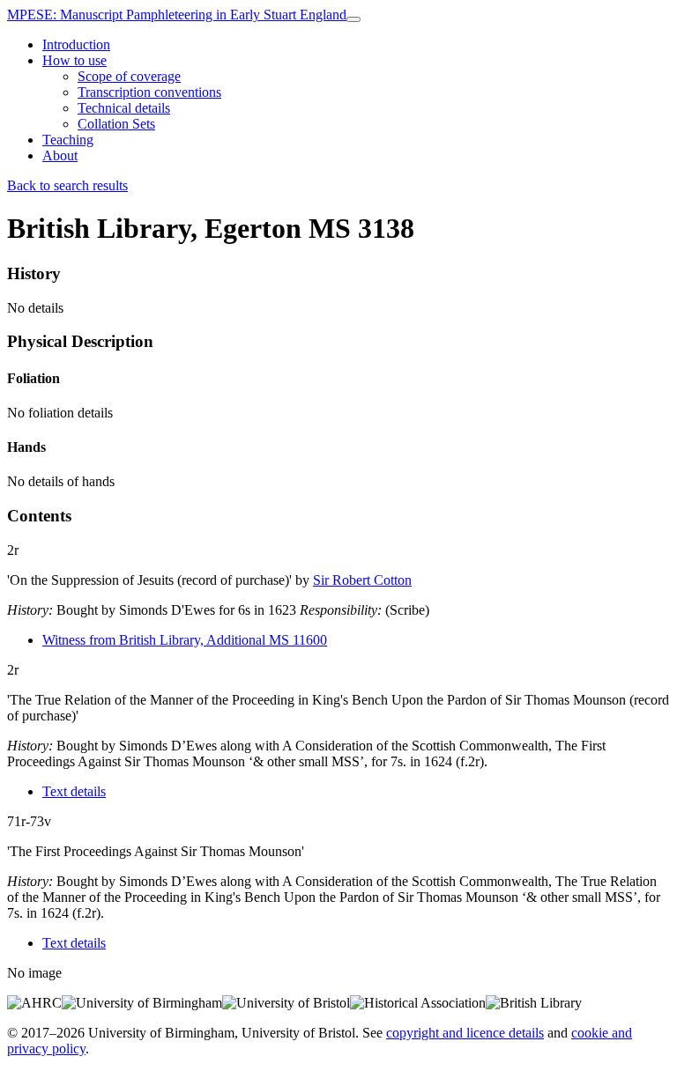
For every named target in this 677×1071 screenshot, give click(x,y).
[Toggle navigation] (353, 19)
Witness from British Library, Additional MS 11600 (184, 639)
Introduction (76, 44)
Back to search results (67, 185)
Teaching (67, 139)
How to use (74, 60)
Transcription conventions (149, 92)
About (60, 155)
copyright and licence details (465, 1032)
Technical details (124, 107)
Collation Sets (116, 123)
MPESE (176, 14)
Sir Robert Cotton (362, 579)
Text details (74, 791)
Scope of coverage (129, 76)
